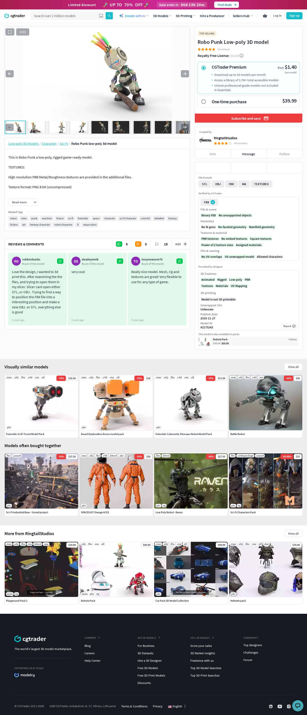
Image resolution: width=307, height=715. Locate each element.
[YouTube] (280, 706)
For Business (146, 646)
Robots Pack (88, 600)
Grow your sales (201, 646)
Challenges (250, 652)
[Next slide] (185, 73)
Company (90, 637)
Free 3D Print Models (151, 675)
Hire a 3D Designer (150, 661)
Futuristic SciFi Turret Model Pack (25, 434)
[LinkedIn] (271, 706)
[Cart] (265, 15)
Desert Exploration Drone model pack (102, 434)
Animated (208, 279)
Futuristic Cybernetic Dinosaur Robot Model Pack (184, 434)
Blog (88, 646)
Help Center (92, 661)
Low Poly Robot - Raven (169, 512)
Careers (90, 653)
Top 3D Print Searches (205, 675)
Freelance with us (202, 661)
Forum (247, 660)
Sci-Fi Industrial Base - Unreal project (27, 512)
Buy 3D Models (147, 637)
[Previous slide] (10, 73)
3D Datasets (146, 653)
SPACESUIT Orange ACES (95, 512)
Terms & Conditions (134, 706)
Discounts (144, 683)
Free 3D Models (148, 668)
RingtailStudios (225, 138)
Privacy (157, 706)
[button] (101, 15)
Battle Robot (237, 434)
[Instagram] (289, 706)
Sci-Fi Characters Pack (243, 512)
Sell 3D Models (200, 637)
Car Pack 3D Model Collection (172, 600)
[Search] (109, 15)
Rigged (222, 279)
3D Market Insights (202, 653)
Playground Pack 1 (16, 600)
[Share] (284, 167)
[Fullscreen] (9, 32)
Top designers (252, 645)
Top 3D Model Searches (205, 668)
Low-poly (235, 279)
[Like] (213, 167)
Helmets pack (238, 600)
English (175, 706)
